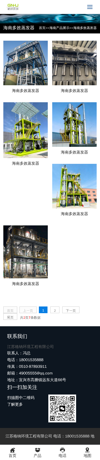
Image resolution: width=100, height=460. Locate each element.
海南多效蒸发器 (85, 28)
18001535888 (59, 7)
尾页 (10, 317)
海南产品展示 (59, 28)
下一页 (71, 310)
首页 (42, 28)
